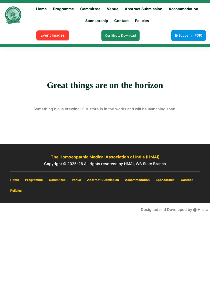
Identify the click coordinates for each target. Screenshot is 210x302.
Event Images (52, 35)
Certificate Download (120, 35)
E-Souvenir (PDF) (188, 35)
